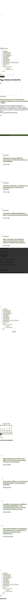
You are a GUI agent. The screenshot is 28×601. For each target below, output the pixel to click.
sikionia (4, 112)
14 (8, 430)
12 (4, 430)
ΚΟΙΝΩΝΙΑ (6, 155)
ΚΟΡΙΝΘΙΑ (3, 96)
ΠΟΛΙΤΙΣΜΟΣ (6, 54)
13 (6, 430)
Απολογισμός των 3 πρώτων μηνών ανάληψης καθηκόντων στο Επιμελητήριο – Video (14, 101)
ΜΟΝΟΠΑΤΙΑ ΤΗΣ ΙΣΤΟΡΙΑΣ (11, 62)
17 (0, 432)
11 (2, 430)
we (4, 71)
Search (2, 76)
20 (6, 432)
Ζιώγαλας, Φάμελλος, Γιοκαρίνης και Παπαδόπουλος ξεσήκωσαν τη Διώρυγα (15, 187)
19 (4, 432)
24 (1, 434)
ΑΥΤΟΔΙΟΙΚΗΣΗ (7, 55)
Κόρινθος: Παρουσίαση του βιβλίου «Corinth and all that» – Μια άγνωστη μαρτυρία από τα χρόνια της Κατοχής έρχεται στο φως (15, 506)
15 (9, 430)
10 (0, 430)
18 (2, 432)
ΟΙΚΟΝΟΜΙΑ (6, 59)
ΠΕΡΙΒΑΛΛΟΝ (7, 52)
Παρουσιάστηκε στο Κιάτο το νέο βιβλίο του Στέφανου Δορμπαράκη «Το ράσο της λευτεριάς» (14, 460)
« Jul (1, 437)
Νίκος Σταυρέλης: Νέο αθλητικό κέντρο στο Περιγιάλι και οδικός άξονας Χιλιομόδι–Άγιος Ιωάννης (14, 240)
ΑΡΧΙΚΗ (5, 51)
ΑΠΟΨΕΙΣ (5, 58)
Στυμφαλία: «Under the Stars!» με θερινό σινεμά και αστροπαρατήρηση (15, 214)
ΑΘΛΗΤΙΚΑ (6, 64)
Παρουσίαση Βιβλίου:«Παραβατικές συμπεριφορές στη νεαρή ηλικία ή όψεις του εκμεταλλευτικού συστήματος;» (15, 531)
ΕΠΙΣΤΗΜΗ (6, 61)
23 (11, 432)
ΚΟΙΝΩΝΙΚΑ (6, 57)
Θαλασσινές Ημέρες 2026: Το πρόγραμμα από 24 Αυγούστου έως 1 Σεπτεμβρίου (15, 159)
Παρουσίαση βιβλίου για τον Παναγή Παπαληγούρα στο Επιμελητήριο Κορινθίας (15, 483)
